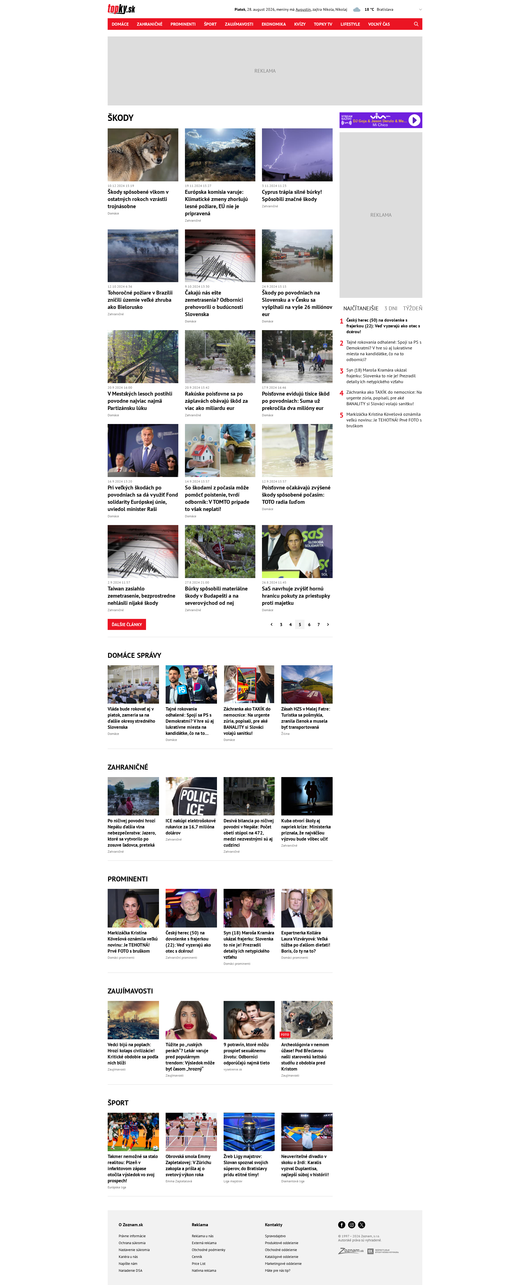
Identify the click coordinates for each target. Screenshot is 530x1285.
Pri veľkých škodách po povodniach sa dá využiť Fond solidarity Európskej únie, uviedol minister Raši (143, 498)
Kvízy (300, 24)
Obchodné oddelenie (281, 1249)
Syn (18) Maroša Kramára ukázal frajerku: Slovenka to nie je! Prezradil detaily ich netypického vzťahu (249, 945)
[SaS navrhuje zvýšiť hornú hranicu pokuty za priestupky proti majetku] (297, 551)
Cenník (197, 1256)
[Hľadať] (416, 24)
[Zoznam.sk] (352, 1252)
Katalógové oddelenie (281, 1256)
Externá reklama (204, 1243)
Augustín (303, 9)
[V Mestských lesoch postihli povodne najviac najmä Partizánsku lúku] (143, 356)
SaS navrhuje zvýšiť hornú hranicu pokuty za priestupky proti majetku (296, 595)
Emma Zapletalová (179, 1181)
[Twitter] (361, 1225)
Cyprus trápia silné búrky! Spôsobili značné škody (292, 195)
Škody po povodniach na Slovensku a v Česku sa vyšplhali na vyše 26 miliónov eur (297, 303)
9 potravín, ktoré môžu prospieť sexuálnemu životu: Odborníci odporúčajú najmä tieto (247, 1054)
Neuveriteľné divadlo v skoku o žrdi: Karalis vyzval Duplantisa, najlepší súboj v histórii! (305, 1165)
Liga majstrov (233, 1181)
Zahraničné (149, 24)
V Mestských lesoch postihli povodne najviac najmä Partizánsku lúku (140, 401)
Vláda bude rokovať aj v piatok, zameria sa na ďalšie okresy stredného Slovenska (131, 718)
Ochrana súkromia (132, 1243)
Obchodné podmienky (208, 1249)
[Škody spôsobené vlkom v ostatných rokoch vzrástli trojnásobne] (143, 154)
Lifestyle (350, 24)
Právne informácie (132, 1236)
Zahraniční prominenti (181, 957)
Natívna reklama (204, 1270)
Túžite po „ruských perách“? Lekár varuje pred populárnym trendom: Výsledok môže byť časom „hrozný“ (190, 1057)
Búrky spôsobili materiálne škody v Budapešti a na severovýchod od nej (216, 595)
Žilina (285, 734)
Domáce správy (134, 655)
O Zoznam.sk (131, 1224)
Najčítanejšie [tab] (361, 308)
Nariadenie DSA (130, 1270)
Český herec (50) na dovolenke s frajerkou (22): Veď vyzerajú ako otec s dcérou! (188, 942)
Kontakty (273, 1224)
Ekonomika (274, 24)
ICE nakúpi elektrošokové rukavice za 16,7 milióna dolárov (191, 827)
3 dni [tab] (391, 308)
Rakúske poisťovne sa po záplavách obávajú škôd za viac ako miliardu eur (216, 401)
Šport (210, 24)
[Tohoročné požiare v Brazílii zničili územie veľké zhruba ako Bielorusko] (143, 255)
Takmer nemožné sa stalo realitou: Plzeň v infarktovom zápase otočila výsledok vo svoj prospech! (133, 1168)
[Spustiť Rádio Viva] (380, 116)
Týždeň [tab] (412, 308)
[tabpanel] (381, 373)
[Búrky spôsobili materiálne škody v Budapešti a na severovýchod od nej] (220, 551)
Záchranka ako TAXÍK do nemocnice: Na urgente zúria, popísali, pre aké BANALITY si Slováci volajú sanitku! (247, 721)
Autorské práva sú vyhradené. (360, 1240)
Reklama (200, 1224)
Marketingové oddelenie (283, 1263)
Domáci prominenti (121, 957)
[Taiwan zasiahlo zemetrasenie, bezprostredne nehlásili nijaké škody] (143, 551)
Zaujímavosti (239, 24)
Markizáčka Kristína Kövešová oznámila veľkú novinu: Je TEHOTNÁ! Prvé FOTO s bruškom (133, 942)
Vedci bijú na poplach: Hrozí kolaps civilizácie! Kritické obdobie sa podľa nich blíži (133, 1054)
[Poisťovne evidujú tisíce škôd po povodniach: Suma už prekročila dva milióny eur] (297, 356)
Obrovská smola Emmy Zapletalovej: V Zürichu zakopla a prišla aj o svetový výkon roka (188, 1165)
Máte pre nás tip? (277, 1270)
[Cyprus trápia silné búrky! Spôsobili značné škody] (297, 154)
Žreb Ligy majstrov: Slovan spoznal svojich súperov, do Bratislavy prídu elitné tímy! (246, 1165)
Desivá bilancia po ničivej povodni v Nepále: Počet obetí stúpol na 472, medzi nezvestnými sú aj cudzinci (249, 833)
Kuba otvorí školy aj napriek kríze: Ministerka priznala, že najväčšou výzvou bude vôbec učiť (306, 830)
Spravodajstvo (275, 1236)
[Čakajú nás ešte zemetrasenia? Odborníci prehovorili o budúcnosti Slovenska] (220, 255)
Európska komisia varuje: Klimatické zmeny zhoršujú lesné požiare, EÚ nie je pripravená (216, 202)
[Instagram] (351, 1225)
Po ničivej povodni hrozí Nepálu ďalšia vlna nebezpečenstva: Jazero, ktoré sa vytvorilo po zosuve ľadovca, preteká (132, 833)
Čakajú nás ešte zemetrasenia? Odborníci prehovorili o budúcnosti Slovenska (214, 303)
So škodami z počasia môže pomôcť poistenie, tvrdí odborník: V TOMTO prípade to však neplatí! (217, 498)
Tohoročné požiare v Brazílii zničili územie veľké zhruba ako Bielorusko (140, 300)
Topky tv (323, 24)
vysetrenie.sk (233, 1069)
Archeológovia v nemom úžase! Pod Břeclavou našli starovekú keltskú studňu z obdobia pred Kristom (305, 1057)
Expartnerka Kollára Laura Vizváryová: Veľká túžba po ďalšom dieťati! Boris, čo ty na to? (305, 942)
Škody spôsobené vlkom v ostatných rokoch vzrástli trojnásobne (138, 199)
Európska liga (117, 1187)
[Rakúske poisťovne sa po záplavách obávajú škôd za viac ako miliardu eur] (220, 356)
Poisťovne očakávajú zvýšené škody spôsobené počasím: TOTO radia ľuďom (296, 494)
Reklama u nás (202, 1236)
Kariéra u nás (128, 1256)
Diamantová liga (292, 1181)
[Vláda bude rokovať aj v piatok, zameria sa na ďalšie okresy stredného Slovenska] (133, 684)
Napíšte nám (128, 1263)
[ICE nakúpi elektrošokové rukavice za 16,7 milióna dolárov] (191, 796)
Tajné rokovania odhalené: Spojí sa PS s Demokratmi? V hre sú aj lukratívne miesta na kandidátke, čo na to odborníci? (190, 721)
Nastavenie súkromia (134, 1249)
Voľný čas (379, 24)
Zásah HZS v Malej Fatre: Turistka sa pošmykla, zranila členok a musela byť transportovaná (305, 718)
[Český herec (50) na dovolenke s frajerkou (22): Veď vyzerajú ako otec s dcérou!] (191, 908)
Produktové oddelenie (281, 1243)
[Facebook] (341, 1225)
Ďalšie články (127, 624)
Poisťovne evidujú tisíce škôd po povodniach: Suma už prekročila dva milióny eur (296, 401)
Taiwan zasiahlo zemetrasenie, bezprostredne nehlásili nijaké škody (141, 595)
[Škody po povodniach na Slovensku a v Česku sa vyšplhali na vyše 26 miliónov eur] (297, 255)
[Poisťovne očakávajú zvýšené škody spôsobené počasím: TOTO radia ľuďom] (297, 450)
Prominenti (183, 24)
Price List (198, 1263)
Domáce (120, 24)
